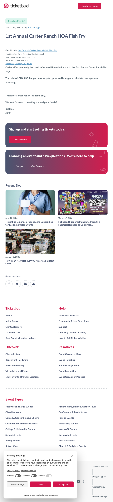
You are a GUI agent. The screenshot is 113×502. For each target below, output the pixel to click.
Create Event (20, 139)
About (8, 315)
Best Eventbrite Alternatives (20, 338)
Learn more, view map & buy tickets (18, 64)
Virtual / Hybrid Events (17, 371)
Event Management (69, 365)
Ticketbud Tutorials (69, 315)
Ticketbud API (12, 332)
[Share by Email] (33, 283)
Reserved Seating (14, 365)
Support (20, 166)
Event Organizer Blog (70, 354)
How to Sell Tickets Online (72, 338)
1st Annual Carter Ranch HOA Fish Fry (37, 50)
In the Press (11, 321)
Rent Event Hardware (16, 359)
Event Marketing (67, 371)
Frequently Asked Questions (74, 321)
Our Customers (13, 326)
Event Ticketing (67, 359)
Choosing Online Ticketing (72, 332)
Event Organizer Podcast (72, 376)
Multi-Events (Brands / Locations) (22, 376)
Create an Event (90, 5)
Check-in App (12, 354)
